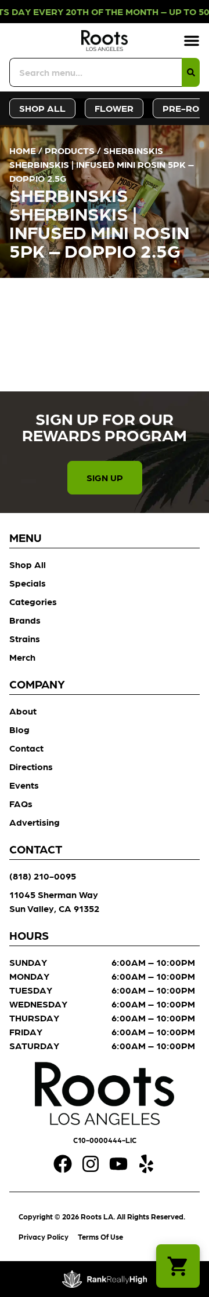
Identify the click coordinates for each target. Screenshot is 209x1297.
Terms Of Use (100, 1236)
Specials (27, 582)
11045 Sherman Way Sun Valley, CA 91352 (54, 901)
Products (70, 150)
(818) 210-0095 (42, 875)
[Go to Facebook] (62, 1164)
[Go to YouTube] (118, 1164)
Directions (31, 766)
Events (24, 784)
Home (22, 150)
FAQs (21, 803)
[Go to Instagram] (90, 1164)
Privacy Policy (44, 1236)
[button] (191, 40)
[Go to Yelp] (146, 1164)
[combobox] (95, 72)
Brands (25, 619)
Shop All (27, 564)
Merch (22, 656)
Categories (33, 601)
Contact (26, 747)
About (23, 710)
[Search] (191, 72)
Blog (19, 729)
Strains (24, 638)
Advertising (34, 821)
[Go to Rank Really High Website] (104, 1279)
